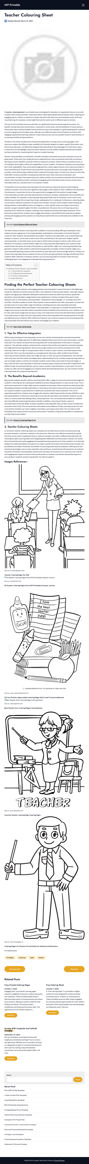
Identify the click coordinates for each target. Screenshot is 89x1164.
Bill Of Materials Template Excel (16, 1105)
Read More (11, 1015)
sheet (32, 958)
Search (9, 1075)
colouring (22, 958)
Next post (74, 969)
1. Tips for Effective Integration (20, 271)
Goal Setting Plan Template (14, 1100)
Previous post (14, 969)
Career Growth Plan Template (15, 1095)
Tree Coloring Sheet (55, 985)
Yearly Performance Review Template (18, 1115)
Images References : (17, 278)
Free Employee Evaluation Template (17, 1139)
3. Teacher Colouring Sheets (19, 276)
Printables (10, 958)
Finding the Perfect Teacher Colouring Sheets (22, 268)
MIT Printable (12, 5)
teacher (41, 958)
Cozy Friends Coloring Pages (17, 985)
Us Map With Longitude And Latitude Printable (20, 1029)
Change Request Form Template (16, 1110)
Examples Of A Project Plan (14, 1120)
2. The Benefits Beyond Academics (21, 273)
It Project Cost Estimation (14, 1134)
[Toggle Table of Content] (35, 265)
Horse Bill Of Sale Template (14, 1090)
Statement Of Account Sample (15, 1144)
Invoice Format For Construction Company (20, 1124)
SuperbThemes (60, 1160)
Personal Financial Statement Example (18, 1129)
